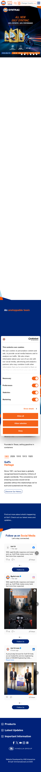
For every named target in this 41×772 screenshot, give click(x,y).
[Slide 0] (22, 54)
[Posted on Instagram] (33, 579)
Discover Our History (13, 491)
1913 (24, 456)
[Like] (7, 699)
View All (30, 519)
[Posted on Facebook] (33, 547)
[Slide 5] (36, 54)
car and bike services (25, 80)
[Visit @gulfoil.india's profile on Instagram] (8, 579)
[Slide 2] (27, 54)
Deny (20, 431)
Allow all (20, 416)
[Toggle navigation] (38, 3)
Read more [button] (10, 558)
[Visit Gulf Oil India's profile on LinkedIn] (8, 651)
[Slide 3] (30, 54)
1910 (18, 456)
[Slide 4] (33, 54)
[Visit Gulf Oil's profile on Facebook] (8, 547)
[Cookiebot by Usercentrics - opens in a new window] (28, 339)
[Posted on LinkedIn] (33, 651)
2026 (12, 456)
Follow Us (20, 572)
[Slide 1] (25, 54)
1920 (30, 456)
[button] (4, 554)
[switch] (35, 385)
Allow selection (20, 423)
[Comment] (12, 562)
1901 (6, 457)
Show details (29, 409)
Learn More (12, 113)
